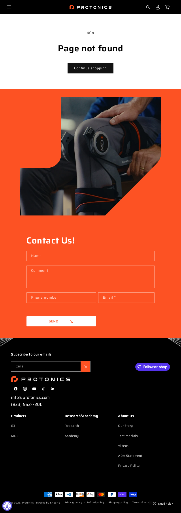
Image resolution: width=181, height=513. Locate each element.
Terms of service (142, 502)
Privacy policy (73, 502)
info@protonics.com (30, 397)
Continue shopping (90, 68)
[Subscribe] (85, 366)
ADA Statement (130, 455)
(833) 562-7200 (27, 404)
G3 (13, 425)
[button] (9, 7)
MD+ (14, 435)
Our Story (125, 425)
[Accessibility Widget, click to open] (7, 506)
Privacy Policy (129, 465)
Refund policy (95, 502)
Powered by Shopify (47, 503)
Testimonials (128, 435)
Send (53, 321)
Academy (72, 435)
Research (72, 425)
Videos (123, 445)
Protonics (28, 503)
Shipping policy (118, 502)
